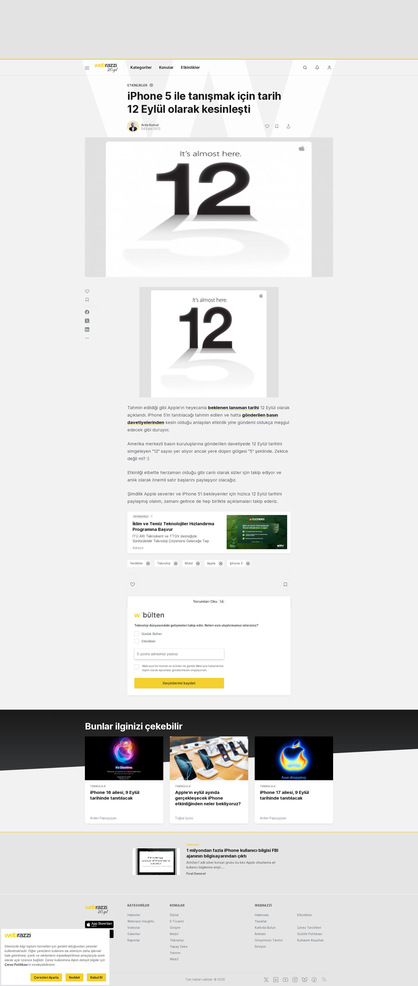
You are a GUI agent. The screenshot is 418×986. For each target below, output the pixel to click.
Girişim (175, 927)
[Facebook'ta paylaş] (87, 312)
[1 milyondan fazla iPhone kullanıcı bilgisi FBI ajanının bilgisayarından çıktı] (156, 861)
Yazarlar (261, 921)
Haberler (133, 915)
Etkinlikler (190, 67)
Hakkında (261, 915)
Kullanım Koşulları (310, 940)
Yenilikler (136, 563)
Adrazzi (138, 548)
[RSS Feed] (323, 979)
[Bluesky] (304, 979)
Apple (211, 563)
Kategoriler (141, 67)
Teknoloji (163, 563)
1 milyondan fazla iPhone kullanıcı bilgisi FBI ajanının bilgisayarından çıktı (232, 853)
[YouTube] (285, 979)
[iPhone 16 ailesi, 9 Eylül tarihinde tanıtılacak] (124, 758)
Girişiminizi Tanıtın (269, 940)
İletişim (260, 946)
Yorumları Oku (208, 601)
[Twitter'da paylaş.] (87, 321)
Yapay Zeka (178, 946)
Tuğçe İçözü (184, 818)
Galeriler (133, 934)
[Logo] (106, 67)
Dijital (174, 915)
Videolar (133, 927)
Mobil (189, 563)
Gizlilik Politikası (309, 934)
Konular (166, 67)
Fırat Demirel (196, 873)
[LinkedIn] (275, 979)
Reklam (260, 934)
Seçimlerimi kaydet (179, 683)
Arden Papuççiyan (103, 818)
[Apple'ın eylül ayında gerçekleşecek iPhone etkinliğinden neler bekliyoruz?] (209, 758)
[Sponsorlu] (257, 532)
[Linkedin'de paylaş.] (87, 329)
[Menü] (87, 68)
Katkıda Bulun (265, 927)
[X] (265, 979)
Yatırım (175, 953)
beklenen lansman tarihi (233, 407)
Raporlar (133, 940)
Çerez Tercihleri (309, 927)
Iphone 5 (236, 563)
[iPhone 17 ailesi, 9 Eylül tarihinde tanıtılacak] (294, 758)
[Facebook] (313, 979)
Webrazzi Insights (140, 921)
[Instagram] (294, 979)
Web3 (174, 959)
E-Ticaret (177, 921)
